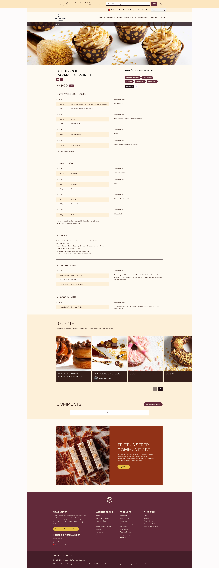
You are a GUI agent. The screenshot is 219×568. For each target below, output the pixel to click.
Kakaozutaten (124, 518)
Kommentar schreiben (153, 404)
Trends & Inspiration (130, 17)
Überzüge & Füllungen (127, 524)
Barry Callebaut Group (103, 526)
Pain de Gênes (148, 77)
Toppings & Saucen (126, 532)
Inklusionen (123, 526)
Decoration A (140, 81)
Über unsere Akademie (151, 526)
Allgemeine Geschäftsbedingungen (64, 564)
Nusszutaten (124, 521)
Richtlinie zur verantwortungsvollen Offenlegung (118, 564)
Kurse (145, 515)
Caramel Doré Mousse (133, 77)
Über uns (99, 524)
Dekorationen (124, 529)
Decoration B (152, 81)
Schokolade (123, 515)
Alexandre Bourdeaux (105, 378)
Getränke (123, 537)
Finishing (130, 81)
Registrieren (124, 467)
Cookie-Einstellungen (143, 564)
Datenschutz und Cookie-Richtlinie (89, 564)
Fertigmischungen (126, 535)
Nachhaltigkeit (101, 521)
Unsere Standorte (150, 524)
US (136, 86)
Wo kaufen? (100, 535)
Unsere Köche (148, 521)
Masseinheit (129, 86)
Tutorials (146, 518)
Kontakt (163, 17)
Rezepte (119, 17)
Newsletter (99, 532)
